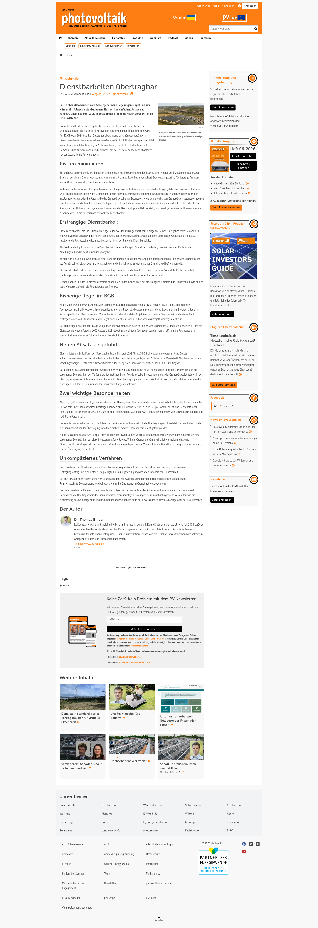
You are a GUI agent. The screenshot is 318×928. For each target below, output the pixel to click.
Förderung (66, 822)
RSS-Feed (151, 897)
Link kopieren (139, 567)
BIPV (230, 830)
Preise (105, 822)
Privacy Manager (71, 897)
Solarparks (66, 830)
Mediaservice (153, 873)
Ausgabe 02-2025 (101, 94)
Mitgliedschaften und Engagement (73, 886)
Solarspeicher (193, 805)
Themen (73, 37)
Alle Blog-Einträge (223, 384)
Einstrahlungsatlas (90, 45)
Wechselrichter (152, 805)
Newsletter (228, 5)
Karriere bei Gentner (73, 873)
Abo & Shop (203, 5)
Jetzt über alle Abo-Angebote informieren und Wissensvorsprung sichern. (230, 120)
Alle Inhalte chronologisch (160, 844)
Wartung (65, 813)
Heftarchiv (118, 37)
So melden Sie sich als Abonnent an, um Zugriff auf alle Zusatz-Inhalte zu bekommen (232, 94)
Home (60, 38)
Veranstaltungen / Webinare (77, 907)
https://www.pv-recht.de (91, 543)
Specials (70, 45)
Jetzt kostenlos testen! (226, 207)
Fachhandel (192, 830)
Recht (65, 585)
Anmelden (67, 854)
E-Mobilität (150, 813)
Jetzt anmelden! (222, 499)
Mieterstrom (151, 830)
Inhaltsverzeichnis (243, 156)
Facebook (228, 406)
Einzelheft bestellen (243, 165)
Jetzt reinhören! (222, 314)
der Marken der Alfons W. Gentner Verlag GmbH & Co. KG (139, 639)
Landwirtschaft (113, 45)
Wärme (189, 813)
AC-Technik (234, 805)
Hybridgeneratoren (155, 822)
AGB (106, 844)
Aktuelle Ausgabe (95, 37)
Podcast (173, 37)
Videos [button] (189, 37)
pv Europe (109, 897)
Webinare (155, 37)
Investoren (133, 45)
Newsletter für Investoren (129, 657)
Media (216, 5)
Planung (107, 813)
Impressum (152, 863)
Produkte (137, 37)
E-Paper (66, 863)
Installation (233, 822)
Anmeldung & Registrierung (119, 854)
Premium (205, 37)
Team (107, 873)
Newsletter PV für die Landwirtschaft (134, 662)
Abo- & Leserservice (72, 844)
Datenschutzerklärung (138, 645)
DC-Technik (109, 805)
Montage (190, 822)
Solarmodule (67, 805)
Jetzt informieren (223, 107)
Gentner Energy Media (116, 863)
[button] (137, 38)
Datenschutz (153, 854)
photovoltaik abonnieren (159, 883)
